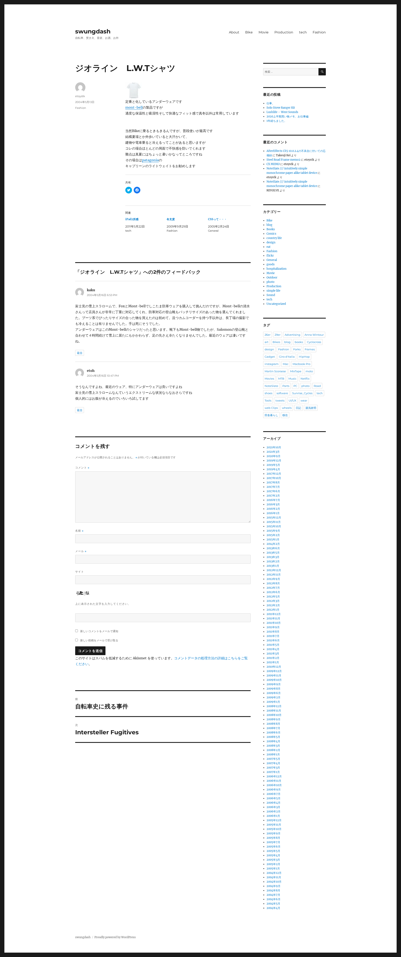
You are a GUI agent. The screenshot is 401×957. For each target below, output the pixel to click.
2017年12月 (273, 473)
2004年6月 (273, 899)
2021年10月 (273, 447)
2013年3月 (272, 557)
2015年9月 (273, 531)
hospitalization (276, 269)
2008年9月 (273, 719)
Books (270, 229)
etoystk (80, 96)
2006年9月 (273, 789)
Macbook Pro (301, 364)
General (271, 260)
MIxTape (295, 371)
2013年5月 (273, 552)
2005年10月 (274, 829)
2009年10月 (274, 680)
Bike (249, 32)
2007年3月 (273, 767)
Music (292, 378)
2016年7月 (273, 500)
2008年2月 (273, 750)
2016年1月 (273, 513)
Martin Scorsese (275, 371)
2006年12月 (274, 776)
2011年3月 (272, 653)
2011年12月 (273, 614)
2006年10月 (274, 785)
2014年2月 (273, 544)
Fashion (319, 32)
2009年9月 (273, 684)
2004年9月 (273, 886)
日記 (298, 407)
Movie (264, 32)
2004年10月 (274, 881)
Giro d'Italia (287, 356)
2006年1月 (273, 816)
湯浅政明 (310, 407)
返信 (79, 353)
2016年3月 (273, 504)
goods (270, 264)
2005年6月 (273, 846)
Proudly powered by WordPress (115, 937)
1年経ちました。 (276, 121)
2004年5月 (273, 903)
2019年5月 (273, 465)
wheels (287, 407)
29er (277, 334)
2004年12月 (274, 873)
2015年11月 (273, 522)
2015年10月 (273, 526)
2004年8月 (273, 890)
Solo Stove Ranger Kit (280, 107)
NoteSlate (271, 386)
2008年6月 (273, 732)
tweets (279, 400)
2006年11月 (273, 781)
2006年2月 (273, 811)
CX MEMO (273, 164)
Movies (269, 378)
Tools (268, 400)
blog (269, 225)
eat (268, 247)
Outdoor (271, 277)
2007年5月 (273, 759)
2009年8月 (273, 688)
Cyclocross (314, 342)
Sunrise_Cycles (302, 393)
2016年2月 (273, 509)
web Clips (271, 407)
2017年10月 (273, 478)
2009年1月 (273, 702)
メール (80, 551)
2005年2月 (273, 864)
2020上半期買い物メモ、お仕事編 (287, 116)
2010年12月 (273, 667)
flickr (270, 255)
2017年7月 (273, 487)
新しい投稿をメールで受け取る (99, 640)
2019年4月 (273, 469)
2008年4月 (273, 741)
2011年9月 (273, 627)
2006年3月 (273, 807)
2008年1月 (273, 754)
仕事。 (270, 103)
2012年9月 (273, 579)
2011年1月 (272, 662)
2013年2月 (273, 561)
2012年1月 (272, 609)
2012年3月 (273, 601)
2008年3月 (273, 745)
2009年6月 (273, 693)
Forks (297, 349)
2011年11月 (273, 618)
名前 (79, 531)
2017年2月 (273, 495)
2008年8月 (273, 724)
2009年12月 (274, 671)
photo (270, 282)
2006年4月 (273, 802)
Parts (285, 386)
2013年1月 (272, 566)
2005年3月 (273, 860)
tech (303, 32)
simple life (273, 290)
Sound (270, 295)
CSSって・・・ (217, 219)
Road (317, 386)
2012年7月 (273, 588)
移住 (285, 415)
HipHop (304, 356)
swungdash (92, 31)
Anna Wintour (314, 334)
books (299, 342)
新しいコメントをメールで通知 (99, 631)
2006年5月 (273, 798)
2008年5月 (273, 737)
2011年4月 (272, 649)
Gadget (270, 356)
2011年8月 (272, 631)
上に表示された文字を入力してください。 (103, 603)
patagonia (150, 160)
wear (304, 400)
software (282, 393)
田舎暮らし (271, 415)
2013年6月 (273, 548)
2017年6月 (273, 491)
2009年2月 (273, 697)
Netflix (305, 378)
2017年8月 (273, 482)
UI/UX (292, 400)
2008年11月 (273, 710)
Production (283, 32)
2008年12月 (274, 706)
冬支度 (171, 219)
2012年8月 (273, 583)
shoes (268, 393)
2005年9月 (273, 833)
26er (267, 334)
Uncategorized (276, 304)
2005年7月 (273, 842)
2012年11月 (273, 574)
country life (274, 238)
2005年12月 (274, 820)
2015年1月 (272, 539)
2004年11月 (273, 877)
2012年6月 (273, 592)
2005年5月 (273, 851)
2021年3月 (273, 452)
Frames (310, 349)
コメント (82, 467)
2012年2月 (273, 605)
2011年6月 (273, 640)
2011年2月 (272, 658)
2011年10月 (273, 623)
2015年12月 (273, 517)
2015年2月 (273, 535)
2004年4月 (273, 908)
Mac (285, 364)
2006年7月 (273, 794)
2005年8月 (273, 838)
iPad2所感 (131, 219)
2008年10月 (274, 715)
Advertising (292, 334)
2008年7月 (273, 728)
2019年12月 (273, 460)
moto (309, 371)
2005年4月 (273, 855)
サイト (79, 571)
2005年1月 (273, 868)
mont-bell (134, 107)
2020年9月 (273, 456)
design (270, 242)
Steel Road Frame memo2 (283, 159)
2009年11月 (273, 675)
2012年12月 (273, 570)
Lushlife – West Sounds (282, 112)
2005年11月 (273, 824)
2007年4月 (273, 763)
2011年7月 (272, 636)
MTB (281, 378)
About (234, 32)
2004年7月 (273, 895)
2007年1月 (273, 772)
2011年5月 (272, 645)
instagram (272, 364)
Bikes (276, 342)
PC (295, 386)
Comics (271, 233)
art (266, 342)
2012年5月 (273, 596)
